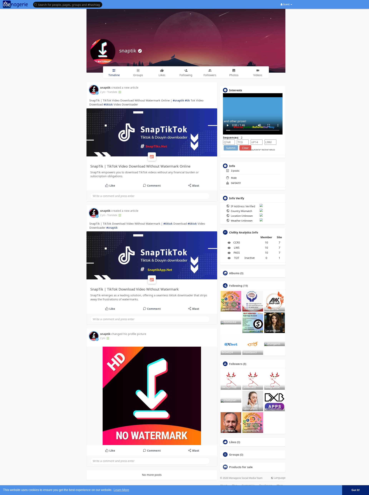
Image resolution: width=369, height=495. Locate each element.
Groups (234, 454)
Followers (235, 363)
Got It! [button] (356, 490)
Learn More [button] (121, 490)
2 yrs (102, 92)
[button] (69, 4)
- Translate (112, 92)
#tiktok (108, 104)
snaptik (128, 50)
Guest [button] (286, 4)
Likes (232, 442)
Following (235, 285)
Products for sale (241, 466)
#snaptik (178, 100)
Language (279, 478)
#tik (187, 100)
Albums (234, 273)
